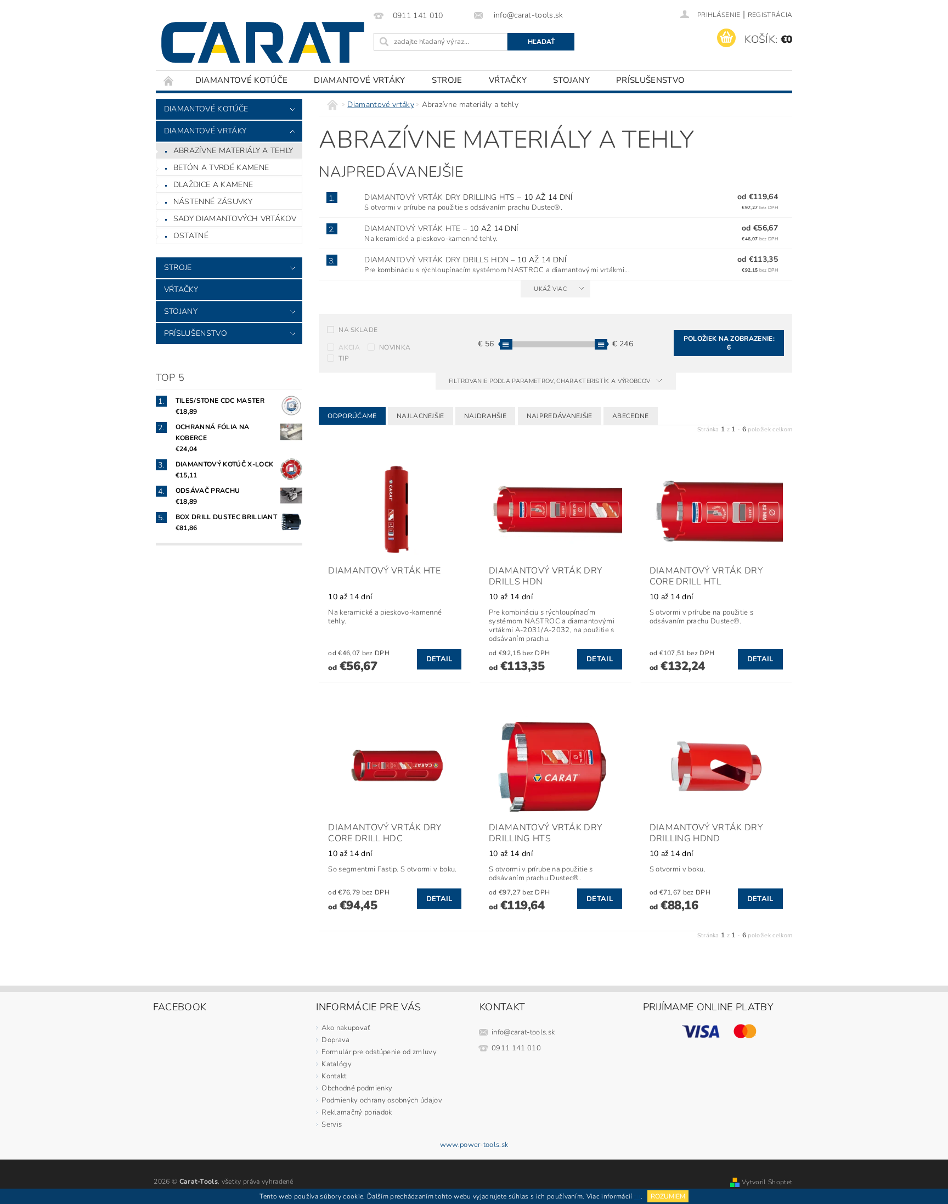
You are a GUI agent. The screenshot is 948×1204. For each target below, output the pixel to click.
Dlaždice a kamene (213, 184)
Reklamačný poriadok (356, 1112)
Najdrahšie (485, 416)
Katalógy (336, 1064)
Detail (439, 659)
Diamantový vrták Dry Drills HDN (465, 260)
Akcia (349, 347)
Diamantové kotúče (241, 80)
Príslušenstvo (650, 80)
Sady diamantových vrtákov (235, 218)
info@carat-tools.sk (523, 1032)
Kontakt (333, 1076)
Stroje (447, 80)
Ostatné (190, 235)
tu (637, 1196)
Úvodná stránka (169, 80)
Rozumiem (668, 1196)
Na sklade (357, 329)
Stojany (571, 80)
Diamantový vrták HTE (441, 228)
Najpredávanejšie (559, 416)
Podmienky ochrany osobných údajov (381, 1100)
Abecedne (630, 416)
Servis (331, 1124)
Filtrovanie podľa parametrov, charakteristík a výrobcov (550, 381)
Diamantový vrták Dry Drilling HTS (468, 197)
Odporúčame (352, 416)
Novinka (394, 347)
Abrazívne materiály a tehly (233, 150)
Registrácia (770, 14)
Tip (343, 358)
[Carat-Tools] (262, 42)
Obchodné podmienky (356, 1088)
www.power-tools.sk (474, 1145)
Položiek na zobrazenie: (729, 343)
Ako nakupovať (345, 1028)
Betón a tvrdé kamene (221, 167)
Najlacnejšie (420, 416)
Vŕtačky (508, 80)
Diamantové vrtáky (359, 80)
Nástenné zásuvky (212, 201)
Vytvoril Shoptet (767, 1182)
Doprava (335, 1040)
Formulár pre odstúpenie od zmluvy (379, 1052)
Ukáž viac (550, 289)
